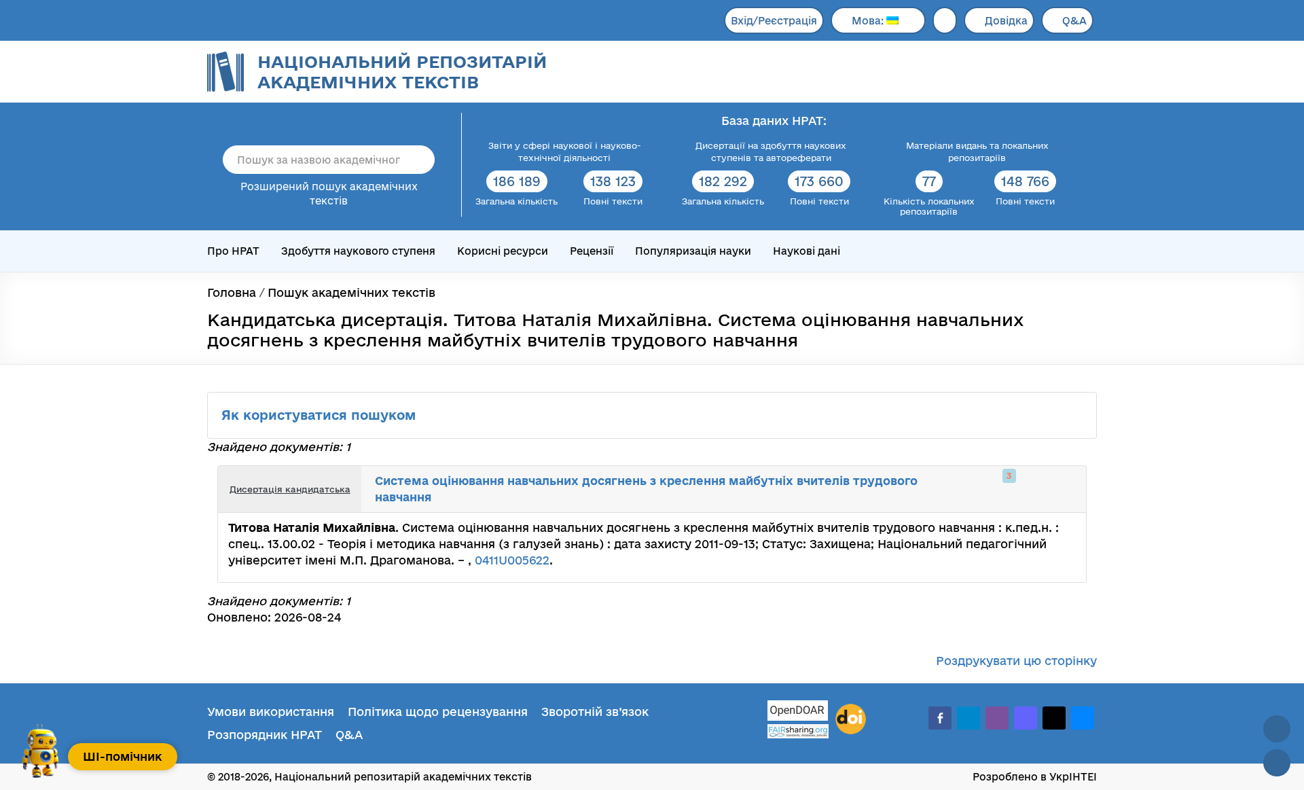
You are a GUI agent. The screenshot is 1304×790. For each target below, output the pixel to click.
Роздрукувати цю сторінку (1016, 660)
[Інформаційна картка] (1020, 489)
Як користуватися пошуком (320, 415)
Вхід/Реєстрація (774, 20)
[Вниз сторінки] (1276, 762)
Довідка (1006, 20)
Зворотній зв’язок (595, 711)
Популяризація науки (693, 251)
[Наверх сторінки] (1276, 728)
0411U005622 (512, 560)
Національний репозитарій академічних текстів (402, 72)
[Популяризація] (1065, 489)
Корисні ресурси (502, 251)
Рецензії (591, 251)
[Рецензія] (1050, 489)
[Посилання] (1035, 489)
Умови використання (270, 711)
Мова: (869, 20)
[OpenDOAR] (798, 712)
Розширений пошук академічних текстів (329, 194)
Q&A (1074, 20)
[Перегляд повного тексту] (1005, 489)
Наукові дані (806, 251)
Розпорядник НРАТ (264, 734)
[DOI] (850, 719)
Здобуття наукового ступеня (358, 251)
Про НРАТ (233, 251)
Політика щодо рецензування (438, 711)
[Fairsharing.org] (798, 731)
